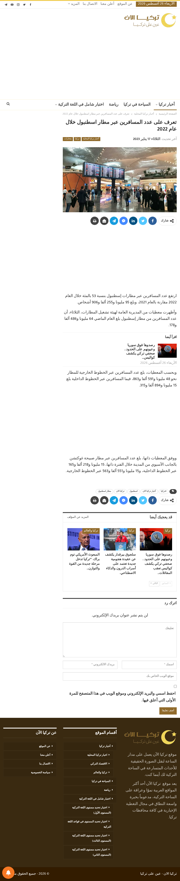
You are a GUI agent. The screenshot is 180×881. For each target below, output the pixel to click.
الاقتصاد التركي (98, 764)
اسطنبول (134, 491)
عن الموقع (125, 4)
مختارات (68, 139)
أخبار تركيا (167, 105)
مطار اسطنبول (104, 491)
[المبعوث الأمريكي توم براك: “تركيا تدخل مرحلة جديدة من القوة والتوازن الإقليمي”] (83, 539)
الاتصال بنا (90, 4)
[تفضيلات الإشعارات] (8, 873)
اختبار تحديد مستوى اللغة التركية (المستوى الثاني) (91, 852)
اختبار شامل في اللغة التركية (81, 105)
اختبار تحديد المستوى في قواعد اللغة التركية (89, 824)
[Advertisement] (90, 62)
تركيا (77, 139)
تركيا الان (120, 491)
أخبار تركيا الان (149, 491)
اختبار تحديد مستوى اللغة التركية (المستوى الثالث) (91, 838)
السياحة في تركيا (137, 105)
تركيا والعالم (91, 530)
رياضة (114, 105)
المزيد (74, 4)
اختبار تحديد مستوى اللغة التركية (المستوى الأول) (91, 810)
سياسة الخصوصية (40, 772)
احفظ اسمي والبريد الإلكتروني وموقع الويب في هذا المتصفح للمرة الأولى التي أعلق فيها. (122, 697)
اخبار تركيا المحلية (97, 755)
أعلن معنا (107, 4)
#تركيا (163, 491)
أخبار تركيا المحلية (91, 139)
